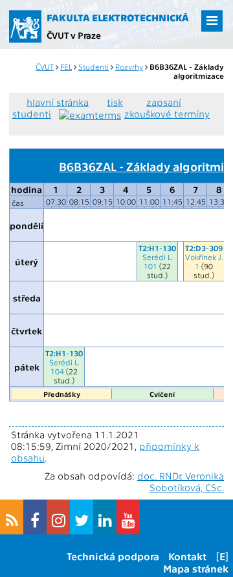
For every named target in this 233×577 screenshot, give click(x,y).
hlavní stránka (58, 102)
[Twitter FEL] (81, 517)
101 (150, 265)
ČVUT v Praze (74, 35)
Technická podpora (113, 556)
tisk (115, 102)
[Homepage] (25, 26)
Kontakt (187, 556)
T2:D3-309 (204, 247)
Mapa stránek (195, 568)
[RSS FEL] (11, 517)
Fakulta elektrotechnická (118, 17)
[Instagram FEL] (58, 517)
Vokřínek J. (204, 256)
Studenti (93, 66)
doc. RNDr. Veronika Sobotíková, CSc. (180, 481)
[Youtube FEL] (128, 517)
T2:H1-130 (157, 247)
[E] (222, 556)
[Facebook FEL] (35, 517)
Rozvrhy (129, 66)
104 (57, 371)
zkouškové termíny (167, 113)
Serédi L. (157, 256)
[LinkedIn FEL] (104, 517)
